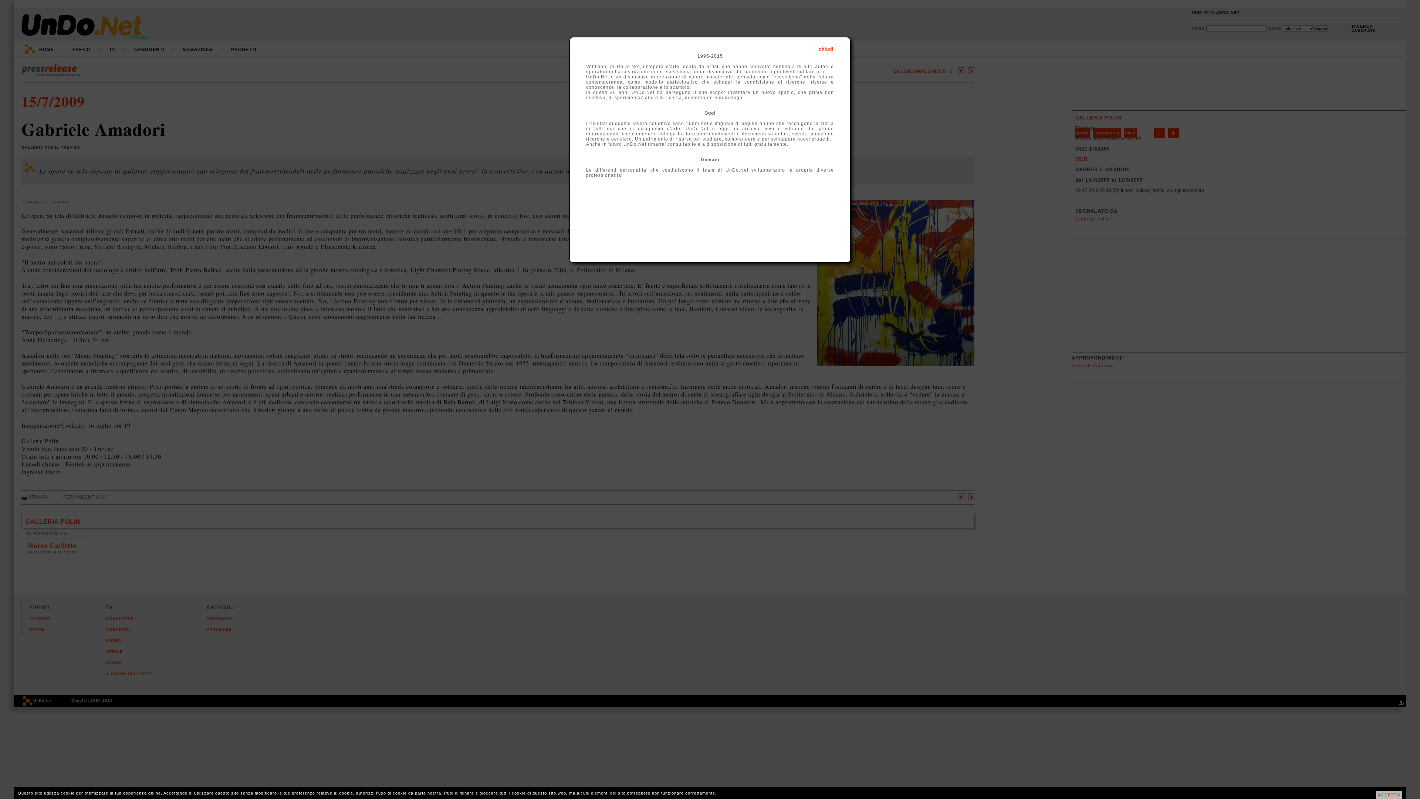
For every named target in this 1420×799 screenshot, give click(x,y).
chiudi (826, 49)
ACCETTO (1389, 795)
